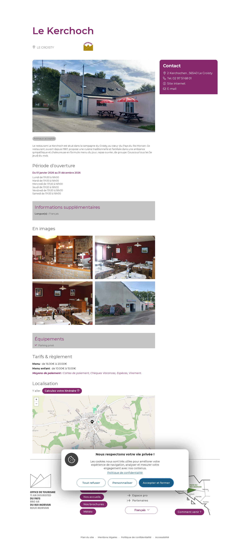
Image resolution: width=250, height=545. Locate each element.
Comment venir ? (189, 512)
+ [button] (36, 399)
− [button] (36, 404)
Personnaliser (122, 483)
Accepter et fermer (156, 483)
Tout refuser (91, 483)
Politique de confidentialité (125, 472)
